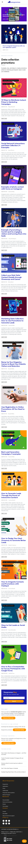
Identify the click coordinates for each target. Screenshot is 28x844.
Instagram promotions (19, 167)
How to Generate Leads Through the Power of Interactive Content (11, 495)
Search (14, 701)
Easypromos (5, 784)
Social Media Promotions (8, 565)
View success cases (8, 743)
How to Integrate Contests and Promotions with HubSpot (12, 584)
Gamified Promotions (19, 342)
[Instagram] (3, 821)
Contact (4, 811)
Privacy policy (5, 831)
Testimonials (5, 790)
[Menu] (2, 2)
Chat (24, 841)
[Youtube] (9, 823)
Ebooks (4, 804)
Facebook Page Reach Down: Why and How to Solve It (13, 772)
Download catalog (19, 729)
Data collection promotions (8, 83)
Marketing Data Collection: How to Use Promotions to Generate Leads (12, 320)
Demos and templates (7, 802)
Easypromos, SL (15, 829)
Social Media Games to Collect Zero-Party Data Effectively (14, 15)
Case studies (5, 806)
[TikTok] (3, 823)
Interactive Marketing (7, 345)
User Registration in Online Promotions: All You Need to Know (12, 409)
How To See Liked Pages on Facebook (9, 768)
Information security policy (8, 833)
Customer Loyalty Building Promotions (10, 80)
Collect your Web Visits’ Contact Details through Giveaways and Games (11, 277)
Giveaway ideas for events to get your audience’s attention (12, 764)
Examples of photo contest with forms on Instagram (12, 188)
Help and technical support (8, 815)
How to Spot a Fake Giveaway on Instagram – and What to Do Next (13, 753)
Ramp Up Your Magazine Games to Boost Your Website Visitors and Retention (13, 364)
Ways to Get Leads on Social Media (13, 626)
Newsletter (5, 813)
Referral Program (6, 794)
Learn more (4, 118)
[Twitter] (9, 821)
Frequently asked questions (9, 792)
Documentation (6, 800)
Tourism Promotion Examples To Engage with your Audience (12, 758)
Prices (4, 788)
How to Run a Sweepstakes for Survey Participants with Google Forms (13, 668)
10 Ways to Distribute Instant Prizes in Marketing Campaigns (13, 102)
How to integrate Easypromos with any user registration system (14, 46)
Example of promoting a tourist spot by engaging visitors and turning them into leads (13, 233)
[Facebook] (6, 821)
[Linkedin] (6, 823)
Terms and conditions (15, 831)
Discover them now (8, 718)
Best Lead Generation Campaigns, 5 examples (11, 453)
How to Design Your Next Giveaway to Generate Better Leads (13, 540)
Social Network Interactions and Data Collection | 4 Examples (13, 145)
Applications (5, 786)
